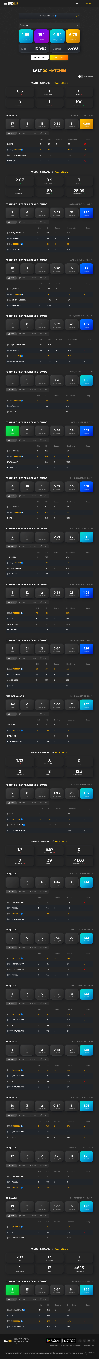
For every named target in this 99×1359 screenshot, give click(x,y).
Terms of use (86, 1345)
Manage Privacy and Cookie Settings (70, 1345)
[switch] (80, 77)
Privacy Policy (54, 1345)
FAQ (93, 1345)
